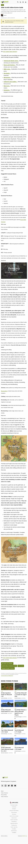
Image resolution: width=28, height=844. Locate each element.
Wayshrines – (7, 77)
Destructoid (14, 817)
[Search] (18, 2)
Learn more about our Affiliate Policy (7, 675)
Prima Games (14, 812)
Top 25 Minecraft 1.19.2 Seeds (19, 748)
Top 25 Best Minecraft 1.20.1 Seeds (7, 731)
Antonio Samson (4, 752)
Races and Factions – (10, 65)
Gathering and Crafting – (10, 81)
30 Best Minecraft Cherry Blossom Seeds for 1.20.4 (7, 749)
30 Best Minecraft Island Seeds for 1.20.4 (7, 710)
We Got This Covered (14, 816)
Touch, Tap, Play (14, 827)
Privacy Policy (4, 794)
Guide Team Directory (10, 51)
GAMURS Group (24, 835)
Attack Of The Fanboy (14, 810)
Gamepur (14, 808)
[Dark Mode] (20, 2)
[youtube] (15, 785)
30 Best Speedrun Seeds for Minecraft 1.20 (6, 694)
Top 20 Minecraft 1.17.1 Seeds (19, 731)
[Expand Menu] (23, 2)
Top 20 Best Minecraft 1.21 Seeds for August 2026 (21, 694)
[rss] (2, 785)
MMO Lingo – (7, 69)
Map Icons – (7, 86)
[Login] (25, 2)
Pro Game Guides (14, 805)
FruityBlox (14, 828)
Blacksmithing (4, 391)
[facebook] (12, 785)
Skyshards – (7, 73)
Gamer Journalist (14, 819)
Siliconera (14, 814)
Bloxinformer (14, 830)
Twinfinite (14, 806)
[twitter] (8, 785)
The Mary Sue (14, 825)
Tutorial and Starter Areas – (11, 60)
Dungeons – (7, 90)
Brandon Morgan (18, 716)
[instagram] (5, 785)
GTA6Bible (14, 832)
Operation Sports (14, 823)
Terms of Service (4, 792)
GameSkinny (14, 821)
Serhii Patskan (4, 698)
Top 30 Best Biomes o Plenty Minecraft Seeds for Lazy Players (20, 712)
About (2, 791)
